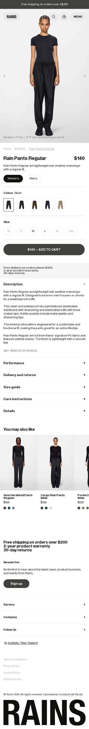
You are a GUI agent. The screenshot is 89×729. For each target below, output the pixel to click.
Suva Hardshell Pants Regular (17, 497)
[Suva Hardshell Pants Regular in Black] (18, 462)
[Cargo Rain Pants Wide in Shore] (50, 508)
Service (44, 604)
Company (44, 617)
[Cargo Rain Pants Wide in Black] (55, 462)
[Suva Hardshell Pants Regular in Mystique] (9, 508)
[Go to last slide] (7, 75)
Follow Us (44, 629)
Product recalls (12, 679)
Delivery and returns (44, 375)
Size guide (44, 387)
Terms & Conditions (15, 659)
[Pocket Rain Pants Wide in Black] (79, 508)
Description (44, 284)
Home (7, 148)
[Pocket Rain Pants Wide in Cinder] (83, 508)
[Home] (11, 16)
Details (44, 411)
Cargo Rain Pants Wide (53, 497)
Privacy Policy (11, 666)
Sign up (16, 583)
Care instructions (44, 399)
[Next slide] (81, 75)
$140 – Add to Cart (44, 249)
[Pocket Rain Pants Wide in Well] (87, 508)
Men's (33, 178)
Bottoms (20, 148)
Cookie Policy (11, 672)
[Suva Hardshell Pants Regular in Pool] (13, 508)
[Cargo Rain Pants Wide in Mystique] (46, 508)
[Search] (53, 16)
